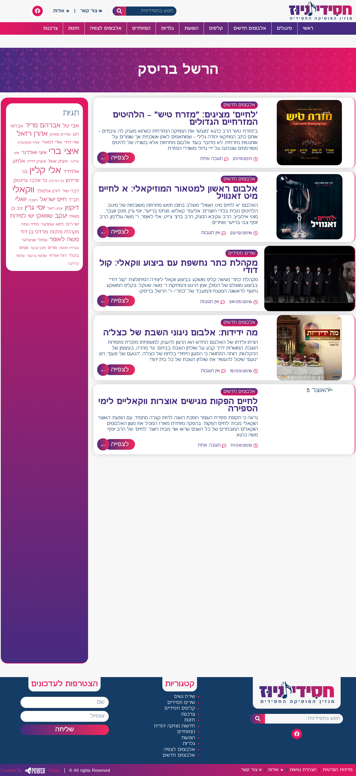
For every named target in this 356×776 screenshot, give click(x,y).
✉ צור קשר (91, 11)
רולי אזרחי (57, 255)
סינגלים (284, 28)
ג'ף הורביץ (56, 181)
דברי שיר (70, 191)
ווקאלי (23, 190)
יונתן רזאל (55, 208)
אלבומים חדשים (250, 28)
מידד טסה (30, 224)
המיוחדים (141, 28)
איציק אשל (58, 161)
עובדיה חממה (69, 248)
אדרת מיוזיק (60, 135)
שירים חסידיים (241, 253)
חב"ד (74, 200)
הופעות (191, 28)
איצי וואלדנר (34, 152)
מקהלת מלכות (64, 232)
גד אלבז (38, 180)
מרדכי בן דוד (34, 232)
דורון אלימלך (48, 191)
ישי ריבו (72, 224)
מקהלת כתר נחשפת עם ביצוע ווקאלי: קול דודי (178, 267)
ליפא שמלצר (52, 224)
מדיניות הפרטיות (337, 770)
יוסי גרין (35, 207)
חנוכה (33, 200)
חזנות (73, 28)
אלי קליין (45, 170)
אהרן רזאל (32, 134)
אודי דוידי (71, 142)
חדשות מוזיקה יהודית (174, 726)
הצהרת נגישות (303, 770)
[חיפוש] (119, 11)
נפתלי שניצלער (34, 240)
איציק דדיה (36, 161)
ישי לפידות (22, 216)
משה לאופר (64, 239)
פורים (52, 248)
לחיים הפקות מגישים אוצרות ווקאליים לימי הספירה (178, 405)
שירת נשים (184, 696)
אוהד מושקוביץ (29, 143)
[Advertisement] (44, 467)
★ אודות (61, 11)
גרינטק (21, 180)
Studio (30, 770)
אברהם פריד (42, 125)
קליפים (216, 28)
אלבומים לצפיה (105, 28)
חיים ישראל (53, 200)
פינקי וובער (38, 248)
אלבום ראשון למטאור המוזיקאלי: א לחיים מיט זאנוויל (178, 193)
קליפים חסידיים (179, 708)
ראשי (308, 28)
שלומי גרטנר (37, 256)
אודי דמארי (52, 142)
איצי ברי (64, 151)
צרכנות (50, 28)
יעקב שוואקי (51, 216)
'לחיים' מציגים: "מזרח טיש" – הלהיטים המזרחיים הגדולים (185, 119)
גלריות (167, 28)
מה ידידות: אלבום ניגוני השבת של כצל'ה (180, 333)
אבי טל (71, 126)
